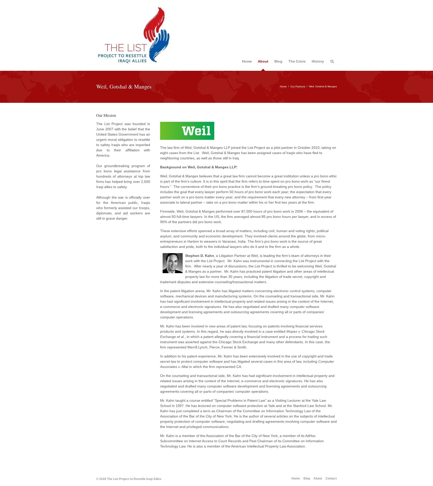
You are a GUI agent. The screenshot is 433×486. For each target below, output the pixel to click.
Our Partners (297, 86)
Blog (278, 61)
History (318, 61)
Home (247, 61)
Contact (331, 478)
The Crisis (297, 61)
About (263, 61)
